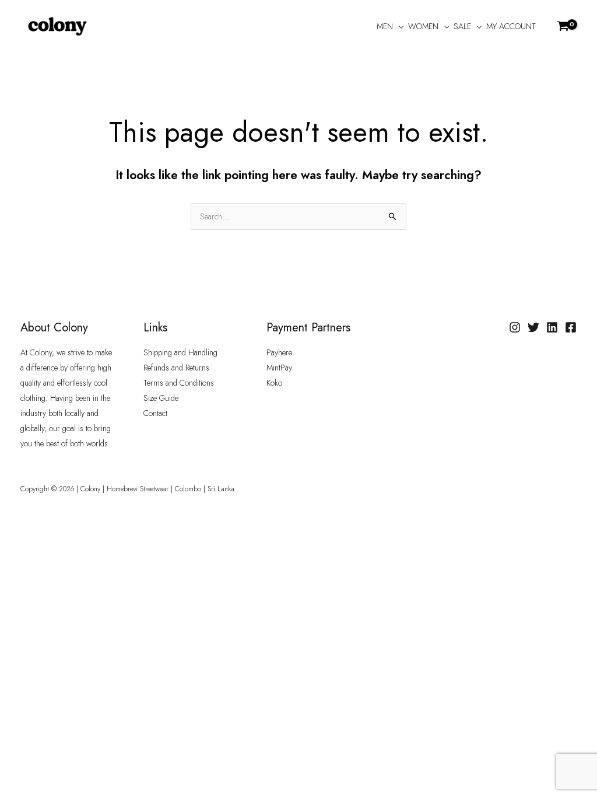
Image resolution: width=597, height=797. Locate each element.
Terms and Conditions (178, 383)
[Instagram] (515, 327)
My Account (511, 26)
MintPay (279, 367)
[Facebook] (571, 327)
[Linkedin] (552, 327)
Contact (155, 413)
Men (385, 26)
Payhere (279, 352)
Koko (274, 383)
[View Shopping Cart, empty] (563, 26)
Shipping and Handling (180, 352)
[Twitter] (533, 327)
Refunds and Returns (176, 367)
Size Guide (160, 398)
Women (423, 26)
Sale (462, 26)
